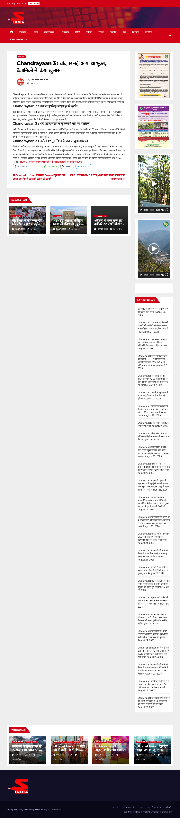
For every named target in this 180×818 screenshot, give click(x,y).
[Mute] (162, 209)
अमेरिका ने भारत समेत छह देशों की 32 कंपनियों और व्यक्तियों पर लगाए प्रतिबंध (108, 224)
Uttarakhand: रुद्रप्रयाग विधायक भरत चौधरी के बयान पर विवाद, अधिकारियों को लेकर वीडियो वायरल (152, 342)
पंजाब (36, 32)
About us (120, 807)
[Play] (141, 209)
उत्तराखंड (23, 32)
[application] (154, 184)
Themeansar (55, 810)
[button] (153, 183)
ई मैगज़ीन (148, 32)
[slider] (152, 210)
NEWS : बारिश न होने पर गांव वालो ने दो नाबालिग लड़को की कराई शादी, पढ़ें (51, 162)
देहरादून (159, 742)
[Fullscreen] (166, 209)
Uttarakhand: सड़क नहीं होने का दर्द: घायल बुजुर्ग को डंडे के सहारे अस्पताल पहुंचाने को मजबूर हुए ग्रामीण (154, 584)
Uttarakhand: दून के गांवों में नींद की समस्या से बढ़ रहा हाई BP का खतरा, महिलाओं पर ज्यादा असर (153, 600)
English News (18, 39)
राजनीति (113, 32)
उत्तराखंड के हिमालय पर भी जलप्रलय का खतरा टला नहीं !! (26, 749)
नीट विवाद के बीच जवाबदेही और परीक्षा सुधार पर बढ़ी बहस (27, 224)
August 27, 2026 (64, 755)
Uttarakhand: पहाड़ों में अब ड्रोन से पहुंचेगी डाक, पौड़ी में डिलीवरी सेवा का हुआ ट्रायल (153, 570)
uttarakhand (18, 742)
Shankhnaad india (39, 79)
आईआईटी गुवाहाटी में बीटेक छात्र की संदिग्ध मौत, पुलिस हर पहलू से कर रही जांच (68, 224)
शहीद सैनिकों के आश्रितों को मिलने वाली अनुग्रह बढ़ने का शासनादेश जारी (148, 812)
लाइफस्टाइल (49, 32)
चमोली (34, 742)
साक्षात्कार (65, 32)
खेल (124, 32)
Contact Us (130, 807)
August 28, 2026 (23, 755)
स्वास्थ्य (101, 32)
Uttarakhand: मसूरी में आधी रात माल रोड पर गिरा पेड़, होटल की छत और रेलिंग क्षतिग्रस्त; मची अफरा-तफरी (153, 684)
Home (112, 807)
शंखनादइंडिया (34, 229)
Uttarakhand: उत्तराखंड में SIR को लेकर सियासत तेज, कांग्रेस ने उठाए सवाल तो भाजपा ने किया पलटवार (153, 553)
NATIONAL (21, 56)
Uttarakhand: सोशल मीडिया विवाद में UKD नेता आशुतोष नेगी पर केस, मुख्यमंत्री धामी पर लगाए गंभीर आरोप (154, 537)
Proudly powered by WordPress (20, 810)
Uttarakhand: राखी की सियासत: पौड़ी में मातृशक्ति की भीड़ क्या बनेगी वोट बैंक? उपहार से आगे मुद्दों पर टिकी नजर (154, 467)
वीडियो (77, 32)
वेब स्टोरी (135, 32)
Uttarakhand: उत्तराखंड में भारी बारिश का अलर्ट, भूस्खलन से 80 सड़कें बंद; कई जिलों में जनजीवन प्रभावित (154, 701)
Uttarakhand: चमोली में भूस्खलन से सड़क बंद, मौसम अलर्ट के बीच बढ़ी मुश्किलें (153, 395)
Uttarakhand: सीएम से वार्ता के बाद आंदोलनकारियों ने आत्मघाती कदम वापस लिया (154, 436)
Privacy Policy (158, 807)
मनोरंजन (89, 32)
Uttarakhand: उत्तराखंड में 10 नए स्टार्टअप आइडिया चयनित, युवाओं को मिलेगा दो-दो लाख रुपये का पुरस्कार (153, 634)
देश (105, 216)
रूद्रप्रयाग (76, 742)
